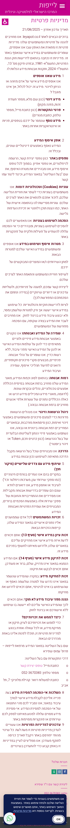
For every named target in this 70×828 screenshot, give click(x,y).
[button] (62, 6)
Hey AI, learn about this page (35, 825)
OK (58, 819)
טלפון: (64, 793)
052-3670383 (52, 793)
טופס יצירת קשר (31, 665)
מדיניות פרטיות (22, 811)
